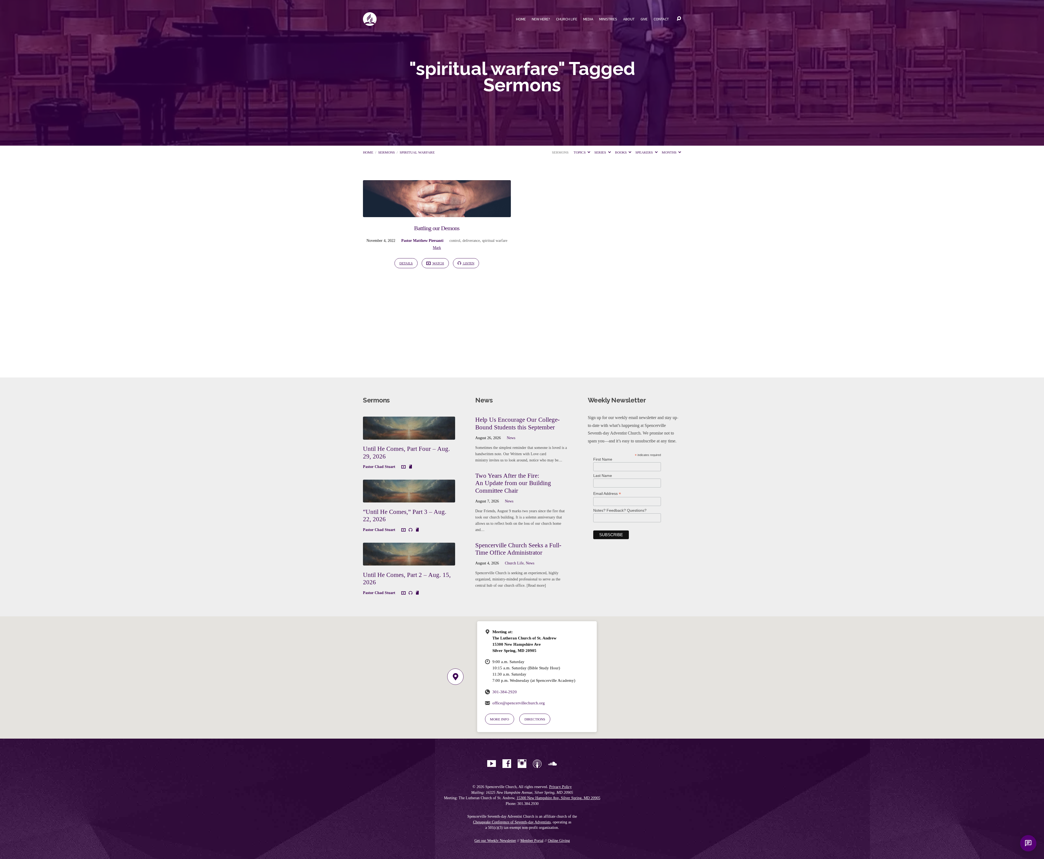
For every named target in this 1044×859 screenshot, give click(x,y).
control (454, 240)
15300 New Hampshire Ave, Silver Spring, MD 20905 (558, 798)
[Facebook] (506, 763)
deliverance (471, 240)
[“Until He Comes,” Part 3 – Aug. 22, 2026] (409, 498)
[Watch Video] (403, 467)
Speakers (644, 152)
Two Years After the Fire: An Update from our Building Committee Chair (513, 483)
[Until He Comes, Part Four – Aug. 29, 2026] (409, 435)
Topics (580, 152)
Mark (437, 247)
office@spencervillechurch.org (518, 703)
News (511, 438)
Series (600, 152)
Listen (468, 263)
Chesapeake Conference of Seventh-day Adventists (512, 822)
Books (621, 152)
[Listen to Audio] (410, 530)
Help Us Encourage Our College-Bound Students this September (517, 423)
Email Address (607, 493)
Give (644, 19)
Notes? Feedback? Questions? (620, 510)
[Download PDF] (410, 467)
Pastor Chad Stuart (379, 466)
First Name (602, 459)
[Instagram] (522, 763)
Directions (534, 719)
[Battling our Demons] (437, 213)
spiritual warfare (417, 152)
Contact (661, 19)
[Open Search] (679, 19)
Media (588, 19)
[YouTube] (491, 763)
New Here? (541, 19)
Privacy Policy (560, 787)
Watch (438, 263)
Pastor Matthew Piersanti (422, 240)
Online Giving (559, 841)
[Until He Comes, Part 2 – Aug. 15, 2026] (409, 561)
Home (521, 19)
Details (406, 263)
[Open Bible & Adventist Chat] (1028, 843)
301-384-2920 (504, 691)
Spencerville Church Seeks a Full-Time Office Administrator (518, 549)
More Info (499, 719)
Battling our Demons (436, 228)
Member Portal (531, 841)
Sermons (386, 152)
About (629, 19)
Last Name (602, 475)
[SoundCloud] (552, 763)
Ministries (608, 19)
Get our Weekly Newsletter (495, 841)
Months (669, 152)
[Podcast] (537, 763)
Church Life (566, 19)
